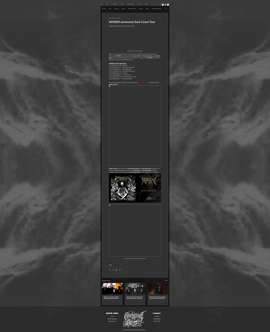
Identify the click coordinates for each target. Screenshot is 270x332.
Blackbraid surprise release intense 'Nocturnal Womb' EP (157, 297)
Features (141, 8)
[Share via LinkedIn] (116, 269)
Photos (147, 8)
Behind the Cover (132, 8)
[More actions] (160, 18)
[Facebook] (168, 5)
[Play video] (135, 187)
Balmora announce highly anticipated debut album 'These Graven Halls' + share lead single (112, 297)
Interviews (116, 8)
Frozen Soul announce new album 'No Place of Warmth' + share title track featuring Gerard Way (135, 297)
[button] (166, 8)
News (110, 8)
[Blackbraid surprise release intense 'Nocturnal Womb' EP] (158, 288)
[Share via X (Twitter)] (113, 269)
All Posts (104, 8)
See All (166, 280)
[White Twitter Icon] (165, 5)
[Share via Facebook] (109, 269)
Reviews (123, 8)
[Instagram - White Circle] (163, 5)
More (153, 8)
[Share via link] (120, 269)
